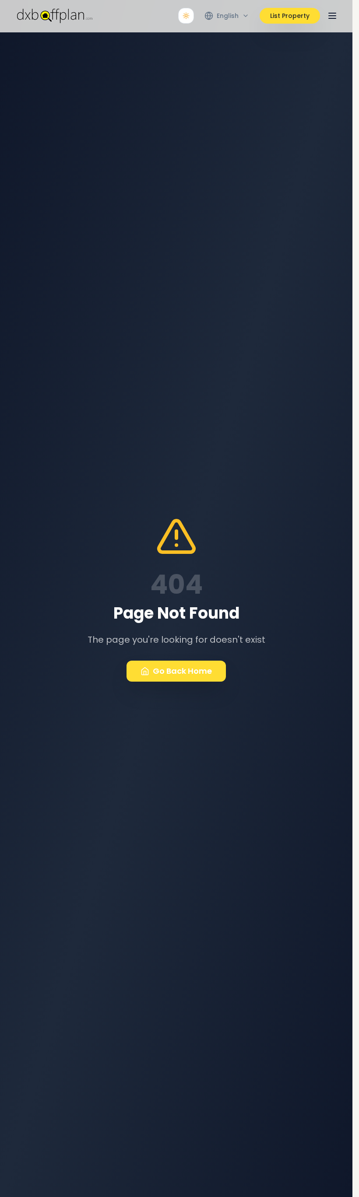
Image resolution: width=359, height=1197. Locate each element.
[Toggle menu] (332, 15)
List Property (290, 15)
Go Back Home (182, 670)
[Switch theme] (186, 16)
